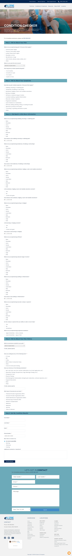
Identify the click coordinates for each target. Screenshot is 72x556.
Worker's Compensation (12, 401)
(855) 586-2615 (64, 1)
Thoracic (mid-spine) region (13, 51)
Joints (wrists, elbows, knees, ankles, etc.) (16, 59)
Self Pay (8, 407)
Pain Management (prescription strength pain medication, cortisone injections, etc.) (26, 378)
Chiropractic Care (10, 374)
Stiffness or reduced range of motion (15, 95)
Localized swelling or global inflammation (16, 97)
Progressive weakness (11, 101)
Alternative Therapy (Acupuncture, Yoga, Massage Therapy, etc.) (22, 372)
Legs (7, 134)
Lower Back (8, 128)
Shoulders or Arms (10, 55)
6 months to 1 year (10, 73)
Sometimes (9, 328)
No (6, 193)
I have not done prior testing (13, 365)
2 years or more (10, 76)
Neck (7, 121)
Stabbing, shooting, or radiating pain (15, 87)
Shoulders (8, 123)
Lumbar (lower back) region (12, 53)
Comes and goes (10, 195)
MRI (6, 358)
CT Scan (8, 356)
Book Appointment (51, 1)
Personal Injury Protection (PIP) (13, 399)
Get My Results (9, 461)
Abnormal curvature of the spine (14, 106)
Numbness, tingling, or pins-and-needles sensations (19, 91)
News (28, 532)
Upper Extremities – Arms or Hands (14, 333)
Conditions (29, 522)
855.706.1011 (15, 527)
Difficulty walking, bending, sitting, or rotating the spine (19, 104)
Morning (8, 443)
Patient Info (29, 525)
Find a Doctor (32, 1)
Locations (63, 6)
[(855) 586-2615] (58, 1)
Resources (50, 6)
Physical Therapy (10, 376)
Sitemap (29, 538)
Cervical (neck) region (11, 49)
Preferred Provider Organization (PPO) (15, 393)
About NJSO (57, 6)
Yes (7, 191)
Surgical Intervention (11, 380)
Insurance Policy (30, 527)
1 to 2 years (9, 74)
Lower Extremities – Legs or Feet (14, 335)
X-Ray (7, 360)
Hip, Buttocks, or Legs (11, 57)
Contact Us (29, 528)
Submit (45, 510)
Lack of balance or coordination (13, 102)
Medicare (8, 403)
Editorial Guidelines (31, 535)
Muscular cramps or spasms (13, 99)
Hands (7, 126)
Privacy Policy (30, 534)
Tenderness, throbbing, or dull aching (15, 89)
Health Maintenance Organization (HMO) (16, 397)
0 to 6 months (9, 71)
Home (28, 521)
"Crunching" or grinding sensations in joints (16, 108)
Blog (28, 531)
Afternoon (8, 445)
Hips (7, 130)
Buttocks (8, 132)
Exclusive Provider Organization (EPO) (15, 395)
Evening (8, 447)
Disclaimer (29, 537)
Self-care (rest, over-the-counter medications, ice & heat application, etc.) (24, 370)
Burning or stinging (10, 93)
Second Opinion (41, 1)
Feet (7, 136)
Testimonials (29, 529)
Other (7, 61)
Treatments (29, 524)
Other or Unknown (10, 409)
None (7, 381)
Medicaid (8, 405)
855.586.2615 (27, 38)
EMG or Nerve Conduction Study (13, 362)
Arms (7, 125)
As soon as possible (11, 441)
